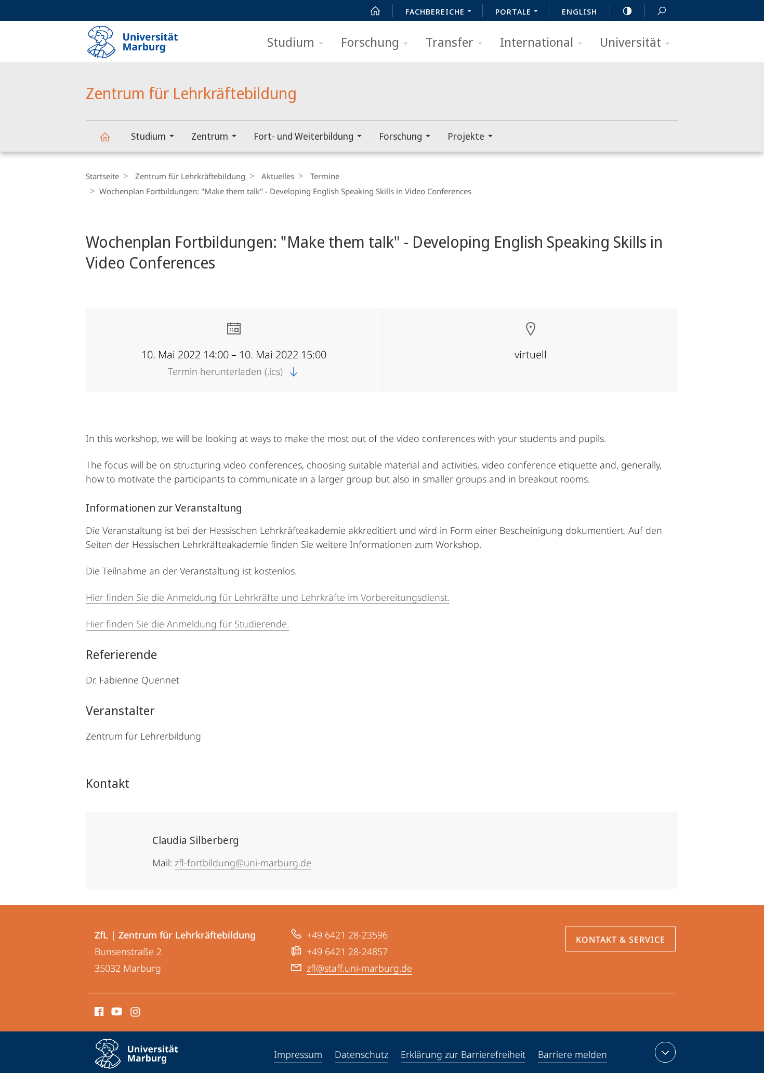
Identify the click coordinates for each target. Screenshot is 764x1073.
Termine (324, 176)
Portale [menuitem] (513, 11)
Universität (630, 41)
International (536, 41)
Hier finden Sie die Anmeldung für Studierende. (187, 624)
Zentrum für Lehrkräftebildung (104, 136)
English (579, 11)
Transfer (449, 41)
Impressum (298, 1054)
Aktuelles (277, 176)
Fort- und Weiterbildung (303, 136)
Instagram (135, 1013)
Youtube (115, 1013)
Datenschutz (361, 1054)
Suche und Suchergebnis (661, 10)
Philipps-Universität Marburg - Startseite (151, 38)
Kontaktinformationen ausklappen (665, 1052)
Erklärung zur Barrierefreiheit (463, 1054)
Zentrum (209, 136)
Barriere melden (572, 1054)
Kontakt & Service (620, 939)
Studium (290, 41)
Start (375, 10)
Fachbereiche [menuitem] (435, 11)
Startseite (102, 176)
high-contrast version (627, 10)
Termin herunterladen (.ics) (226, 371)
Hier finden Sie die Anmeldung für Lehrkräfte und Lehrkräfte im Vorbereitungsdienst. (268, 597)
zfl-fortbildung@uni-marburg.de (243, 862)
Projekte (465, 136)
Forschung (370, 41)
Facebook (97, 1013)
